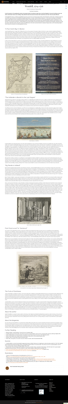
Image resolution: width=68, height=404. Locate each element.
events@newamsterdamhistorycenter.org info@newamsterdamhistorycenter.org (29, 390)
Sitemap (50, 386)
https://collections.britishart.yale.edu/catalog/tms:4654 (44, 359)
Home (13, 1)
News (50, 1)
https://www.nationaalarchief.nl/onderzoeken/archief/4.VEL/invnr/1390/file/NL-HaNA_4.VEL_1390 (24, 349)
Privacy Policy (51, 385)
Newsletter (51, 391)
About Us (51, 382)
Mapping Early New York (21, 1)
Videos (41, 1)
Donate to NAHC (20, 3)
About (13, 3)
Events (45, 1)
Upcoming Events (52, 387)
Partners (50, 383)
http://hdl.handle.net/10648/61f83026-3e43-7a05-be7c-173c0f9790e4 (19, 350)
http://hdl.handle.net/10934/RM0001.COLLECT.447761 (46, 360)
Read (37, 1)
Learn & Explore (31, 1)
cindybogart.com (39, 402)
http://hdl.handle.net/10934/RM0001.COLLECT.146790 (18, 362)
